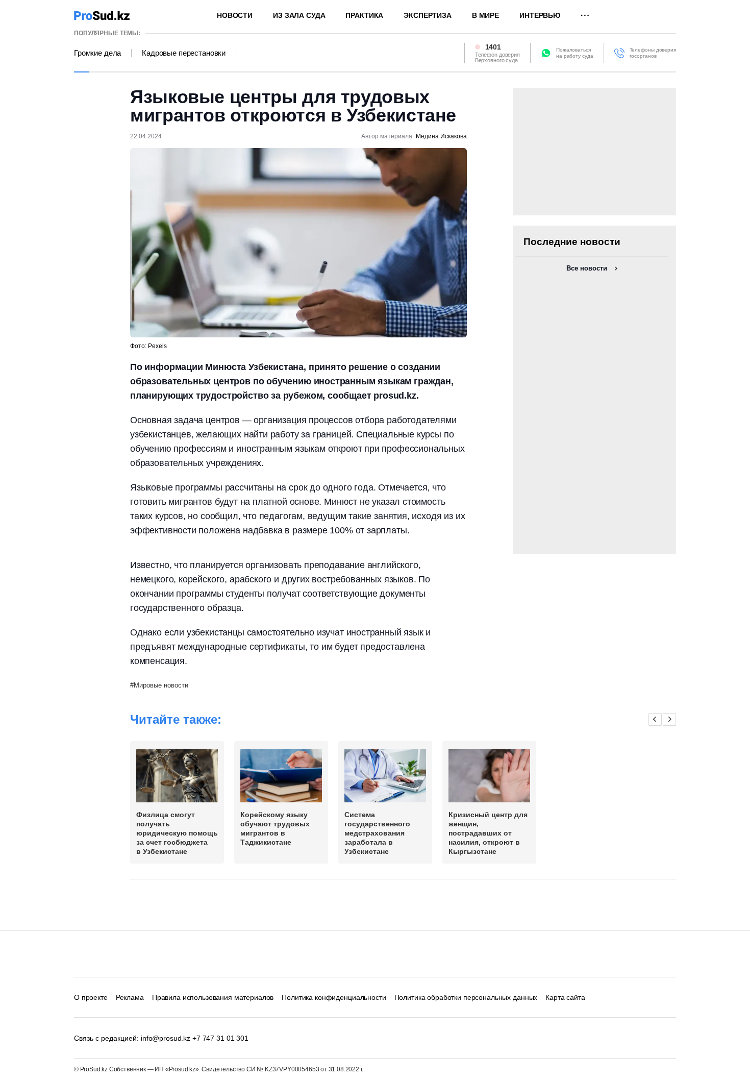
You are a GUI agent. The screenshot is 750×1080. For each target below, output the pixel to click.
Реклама (130, 997)
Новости (235, 15)
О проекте (91, 997)
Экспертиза (428, 15)
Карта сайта (565, 997)
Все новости (586, 268)
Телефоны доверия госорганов (653, 53)
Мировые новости (161, 685)
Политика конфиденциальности (334, 997)
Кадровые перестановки (184, 53)
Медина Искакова (441, 136)
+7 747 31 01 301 (220, 1038)
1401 (493, 47)
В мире (485, 15)
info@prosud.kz (165, 1038)
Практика (364, 15)
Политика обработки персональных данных (466, 997)
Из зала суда (299, 15)
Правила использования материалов (213, 997)
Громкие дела (97, 53)
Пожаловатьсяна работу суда (574, 53)
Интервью (539, 15)
